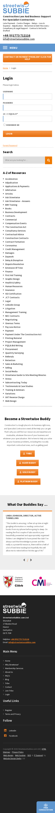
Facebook (13, 735)
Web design (8, 755)
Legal (8, 301)
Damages (9, 252)
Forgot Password (10, 145)
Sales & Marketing (14, 363)
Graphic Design (12, 278)
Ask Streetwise (12, 197)
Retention (10, 360)
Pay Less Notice (12, 326)
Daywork (9, 256)
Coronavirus (11, 245)
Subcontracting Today (16, 382)
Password (8, 103)
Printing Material (13, 338)
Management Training (16, 312)
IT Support (38, 755)
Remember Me (13, 125)
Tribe (29, 453)
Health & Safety (12, 282)
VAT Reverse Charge (14, 397)
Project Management (15, 341)
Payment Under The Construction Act (23, 334)
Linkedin (12, 730)
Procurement (11, 349)
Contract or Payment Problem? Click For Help (27, 58)
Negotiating (11, 319)
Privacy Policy (17, 752)
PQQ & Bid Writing (14, 345)
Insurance (10, 289)
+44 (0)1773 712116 (16, 35)
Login (7, 694)
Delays (34, 23)
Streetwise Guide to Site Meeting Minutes (25, 375)
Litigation (10, 308)
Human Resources (13, 286)
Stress (8, 378)
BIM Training (11, 204)
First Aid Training (13, 275)
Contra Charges (23, 23)
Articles (9, 193)
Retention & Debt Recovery (36, 25)
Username (8, 91)
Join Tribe (9, 690)
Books (8, 208)
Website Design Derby (12, 758)
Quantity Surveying (14, 352)
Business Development (16, 212)
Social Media (11, 371)
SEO (29, 755)
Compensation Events (16, 223)
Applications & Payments (17, 186)
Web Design (10, 400)
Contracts (10, 215)
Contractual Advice (14, 234)
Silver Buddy (29, 462)
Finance (9, 271)
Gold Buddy (28, 472)
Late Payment (9, 23)
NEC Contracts (12, 315)
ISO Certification (13, 293)
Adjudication (17, 25)
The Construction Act (15, 226)
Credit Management (15, 249)
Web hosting (20, 755)
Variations (10, 393)
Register (8, 710)
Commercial (11, 219)
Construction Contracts (16, 238)
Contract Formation (15, 241)
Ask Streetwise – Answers (17, 201)
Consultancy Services (15, 230)
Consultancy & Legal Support (15, 28)
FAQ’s (7, 675)
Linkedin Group (12, 304)
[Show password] (47, 108)
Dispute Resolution (14, 264)
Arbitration (10, 189)
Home (7, 660)
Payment (9, 330)
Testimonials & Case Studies (19, 386)
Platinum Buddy (29, 481)
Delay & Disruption (14, 260)
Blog (7, 679)
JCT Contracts (12, 297)
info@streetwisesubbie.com (19, 39)
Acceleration (11, 178)
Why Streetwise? (12, 664)
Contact (8, 687)
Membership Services (14, 668)
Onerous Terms (12, 323)
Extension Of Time (14, 267)
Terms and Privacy (13, 714)
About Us (9, 672)
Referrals (9, 356)
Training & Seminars (14, 389)
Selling (8, 367)
